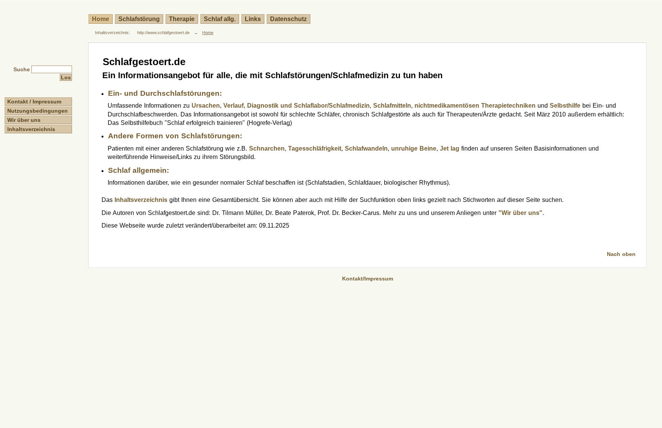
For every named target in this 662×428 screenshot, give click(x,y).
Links (253, 19)
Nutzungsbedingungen (37, 111)
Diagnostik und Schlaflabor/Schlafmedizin (308, 105)
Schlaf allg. (220, 19)
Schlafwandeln (366, 148)
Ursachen (206, 105)
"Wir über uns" (520, 213)
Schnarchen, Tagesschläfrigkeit (295, 148)
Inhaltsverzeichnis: (112, 32)
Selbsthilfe (565, 105)
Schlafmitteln (392, 105)
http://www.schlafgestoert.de (163, 32)
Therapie (182, 19)
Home (100, 19)
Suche (21, 69)
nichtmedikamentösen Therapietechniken (475, 105)
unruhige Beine (413, 148)
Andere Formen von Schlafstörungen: (175, 136)
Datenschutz (288, 19)
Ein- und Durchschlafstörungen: (165, 93)
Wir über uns (24, 120)
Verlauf (233, 105)
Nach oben (621, 254)
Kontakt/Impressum (367, 278)
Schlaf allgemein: (138, 170)
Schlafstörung (139, 19)
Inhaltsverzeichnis (31, 129)
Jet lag (449, 148)
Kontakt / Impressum (34, 101)
